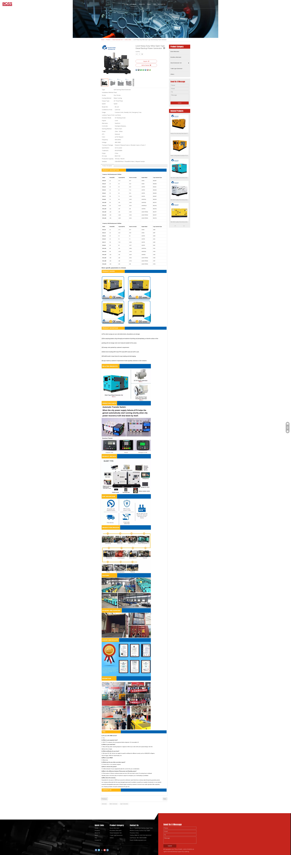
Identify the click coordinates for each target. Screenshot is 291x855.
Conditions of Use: (107, 109)
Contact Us (161, 4)
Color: (103, 137)
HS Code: (104, 156)
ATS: (103, 134)
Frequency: (105, 139)
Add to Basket (145, 65)
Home (126, 4)
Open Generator (124, 804)
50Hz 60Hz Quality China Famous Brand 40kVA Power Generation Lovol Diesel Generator (180, 177)
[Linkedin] (99, 850)
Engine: (104, 120)
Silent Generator (113, 804)
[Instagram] (107, 850)
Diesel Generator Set (116, 833)
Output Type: (105, 101)
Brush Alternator (114, 828)
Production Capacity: (108, 159)
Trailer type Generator (116, 835)
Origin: (104, 153)
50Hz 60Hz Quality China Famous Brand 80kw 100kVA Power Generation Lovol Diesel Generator (180, 133)
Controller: (105, 126)
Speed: (104, 104)
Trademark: (105, 150)
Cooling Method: (106, 98)
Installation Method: (107, 92)
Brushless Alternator (116, 830)
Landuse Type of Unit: (108, 115)
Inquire (145, 61)
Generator (104, 804)
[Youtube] (104, 850)
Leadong (186, 851)
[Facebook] (96, 850)
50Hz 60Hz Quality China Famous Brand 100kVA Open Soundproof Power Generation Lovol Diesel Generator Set (180, 155)
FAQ (154, 4)
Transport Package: (107, 145)
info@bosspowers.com (139, 840)
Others (112, 838)
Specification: (105, 148)
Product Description (107, 165)
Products (133, 4)
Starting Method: (107, 129)
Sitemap (174, 851)
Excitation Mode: (106, 118)
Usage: (104, 112)
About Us (142, 4)
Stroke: (104, 95)
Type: (103, 89)
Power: (104, 131)
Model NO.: (105, 107)
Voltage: (104, 142)
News (149, 4)
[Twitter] (102, 850)
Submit (179, 103)
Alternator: (105, 123)
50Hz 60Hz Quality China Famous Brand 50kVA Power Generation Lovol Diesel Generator (180, 199)
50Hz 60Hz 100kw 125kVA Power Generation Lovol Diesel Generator (180, 222)
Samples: (104, 161)
